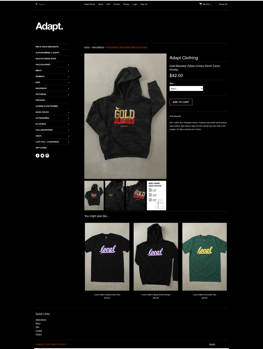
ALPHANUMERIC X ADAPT (47, 52)
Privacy (126, 4)
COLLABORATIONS (52, 129)
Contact (116, 4)
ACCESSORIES (52, 118)
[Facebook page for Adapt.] (37, 156)
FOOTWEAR (52, 94)
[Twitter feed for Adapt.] (42, 156)
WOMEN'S (52, 76)
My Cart (209, 4)
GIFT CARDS (41, 147)
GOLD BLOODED (52, 64)
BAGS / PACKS (52, 112)
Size (172, 83)
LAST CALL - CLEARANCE (52, 141)
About (100, 4)
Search (212, 344)
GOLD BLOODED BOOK (46, 58)
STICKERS (40, 100)
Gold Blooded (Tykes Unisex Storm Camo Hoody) (127, 47)
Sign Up (144, 4)
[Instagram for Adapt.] (47, 156)
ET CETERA (52, 124)
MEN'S (52, 70)
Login (135, 4)
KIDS (52, 82)
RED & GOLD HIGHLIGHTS (47, 46)
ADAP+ (52, 135)
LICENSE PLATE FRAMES (47, 106)
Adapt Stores (89, 4)
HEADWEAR (52, 88)
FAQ (108, 4)
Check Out (223, 4)
